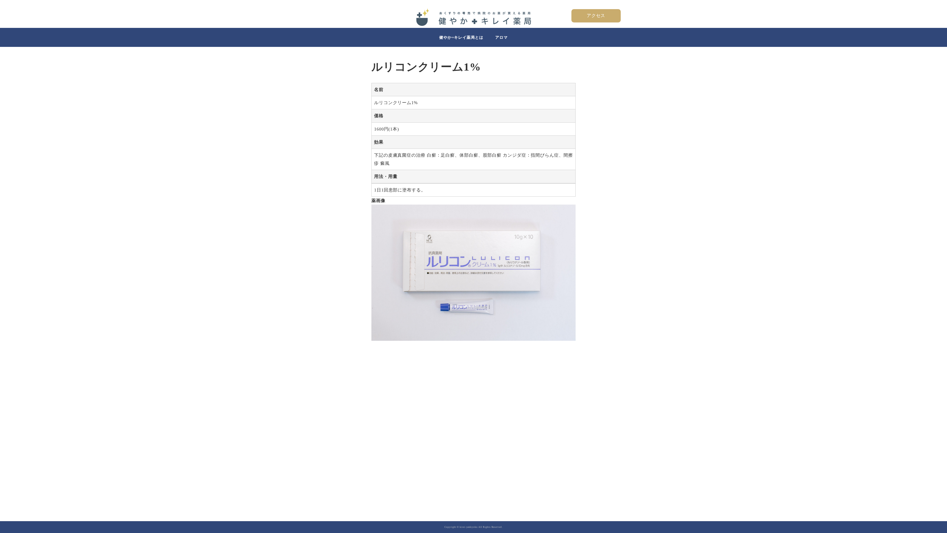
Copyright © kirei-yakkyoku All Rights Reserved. (473, 527)
